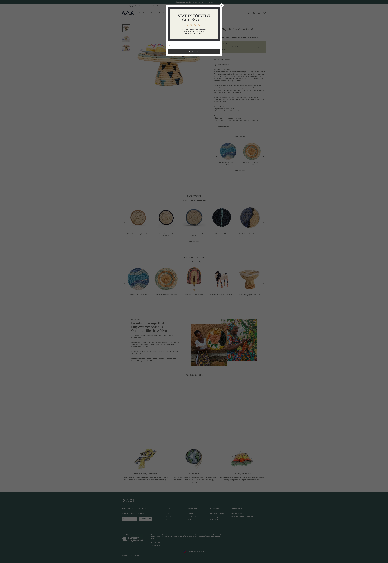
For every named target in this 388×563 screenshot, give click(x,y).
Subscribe (194, 51)
